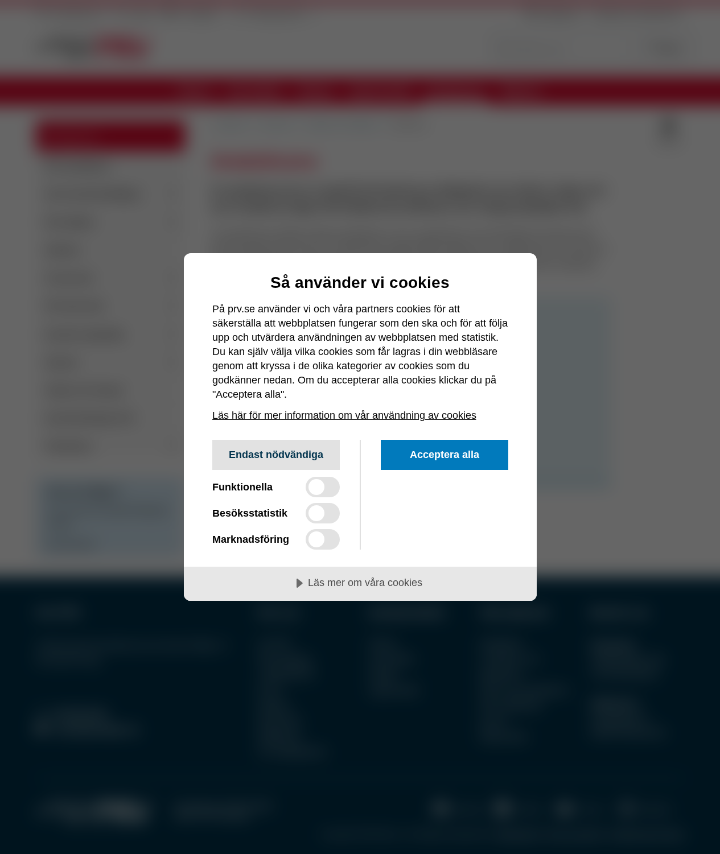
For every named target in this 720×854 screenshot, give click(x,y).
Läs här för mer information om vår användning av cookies (344, 415)
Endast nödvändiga (276, 454)
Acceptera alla (444, 454)
